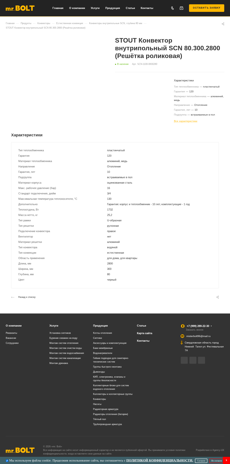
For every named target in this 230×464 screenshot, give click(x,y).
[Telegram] (184, 360)
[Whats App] (201, 360)
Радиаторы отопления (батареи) (110, 414)
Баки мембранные (103, 348)
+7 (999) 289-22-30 (198, 325)
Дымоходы (99, 371)
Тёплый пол (99, 419)
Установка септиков (60, 333)
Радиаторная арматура (105, 409)
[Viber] (192, 360)
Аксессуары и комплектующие (109, 343)
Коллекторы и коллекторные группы (112, 394)
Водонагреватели (102, 353)
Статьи (141, 325)
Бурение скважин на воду (63, 338)
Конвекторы (99, 399)
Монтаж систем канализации (65, 358)
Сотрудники (12, 343)
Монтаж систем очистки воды (65, 348)
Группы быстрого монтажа (107, 366)
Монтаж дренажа (58, 363)
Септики (97, 338)
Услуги (53, 325)
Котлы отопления (102, 333)
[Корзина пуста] (181, 8)
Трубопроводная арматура (107, 424)
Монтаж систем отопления (63, 343)
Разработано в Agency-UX (210, 450)
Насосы (97, 404)
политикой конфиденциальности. (159, 460)
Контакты (143, 340)
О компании (14, 325)
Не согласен (216, 461)
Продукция (100, 325)
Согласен (201, 461)
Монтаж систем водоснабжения (66, 353)
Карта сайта (144, 333)
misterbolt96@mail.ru (198, 336)
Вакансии (11, 338)
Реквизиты (11, 333)
